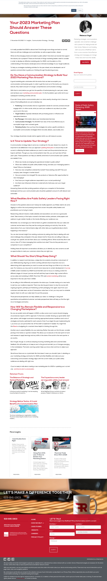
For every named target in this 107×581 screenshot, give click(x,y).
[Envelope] (5, 559)
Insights (28, 40)
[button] (63, 41)
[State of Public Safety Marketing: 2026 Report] (85, 131)
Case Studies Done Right (19, 440)
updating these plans (47, 148)
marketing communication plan (32, 93)
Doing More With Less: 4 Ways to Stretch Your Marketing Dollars (39, 456)
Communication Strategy (40, 40)
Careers (34, 534)
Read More (80, 150)
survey (68, 268)
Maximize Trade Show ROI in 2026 (60, 454)
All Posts (85, 62)
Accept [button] (73, 10)
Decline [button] (80, 10)
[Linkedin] (13, 559)
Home (33, 520)
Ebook (15, 326)
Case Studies (36, 527)
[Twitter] (9, 559)
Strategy (51, 40)
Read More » (16, 474)
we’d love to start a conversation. (24, 369)
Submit (77, 94)
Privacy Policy (37, 537)
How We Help (36, 523)
